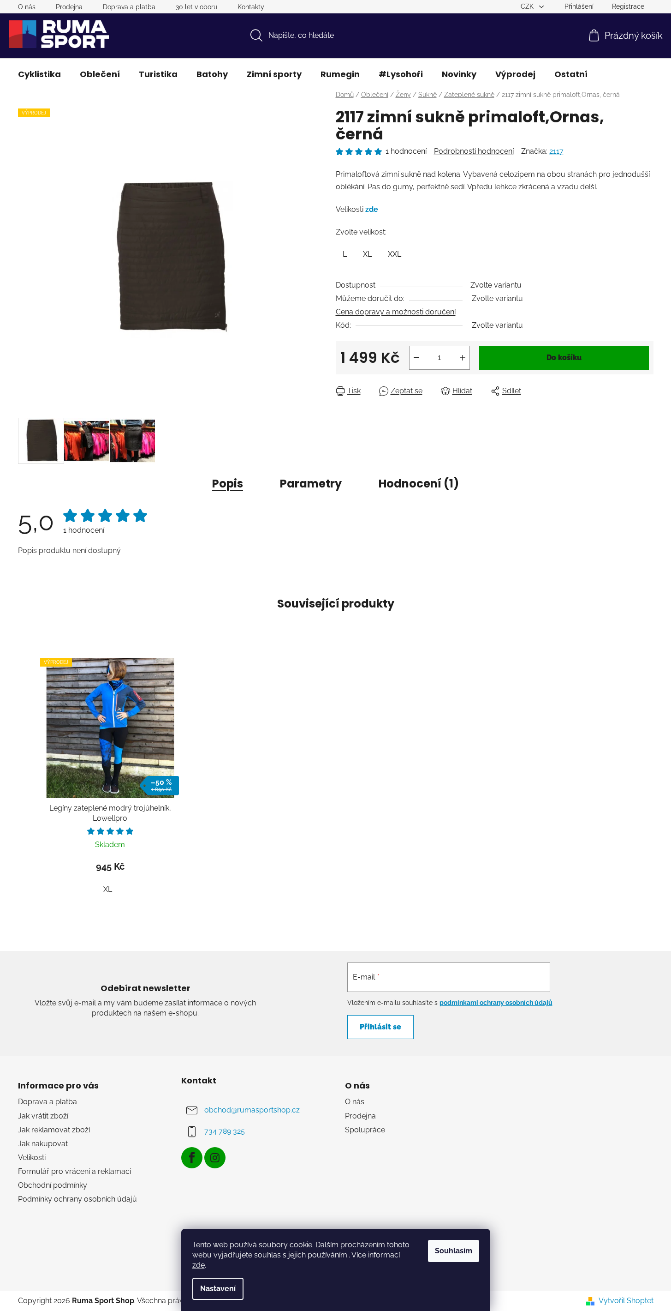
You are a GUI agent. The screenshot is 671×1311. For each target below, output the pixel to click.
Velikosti (32, 1157)
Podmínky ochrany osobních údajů (77, 1199)
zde (198, 1265)
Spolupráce (365, 1129)
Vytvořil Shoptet (626, 1300)
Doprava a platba (129, 7)
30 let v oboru (196, 7)
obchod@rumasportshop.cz (252, 1110)
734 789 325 (224, 1131)
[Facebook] (191, 1157)
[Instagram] (215, 1157)
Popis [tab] (227, 483)
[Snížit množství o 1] (416, 357)
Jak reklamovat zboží (54, 1129)
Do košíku (564, 357)
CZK (528, 6)
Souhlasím (453, 1250)
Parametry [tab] (311, 483)
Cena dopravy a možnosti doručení (396, 311)
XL (107, 889)
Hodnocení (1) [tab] (419, 483)
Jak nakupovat (43, 1143)
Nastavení (218, 1288)
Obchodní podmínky (52, 1185)
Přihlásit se (380, 1026)
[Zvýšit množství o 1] (462, 357)
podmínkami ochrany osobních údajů (495, 1002)
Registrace (628, 6)
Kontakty (251, 7)
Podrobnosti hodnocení (474, 151)
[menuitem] (39, 74)
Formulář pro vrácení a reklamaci (74, 1171)
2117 (556, 151)
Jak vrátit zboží (43, 1116)
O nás (27, 7)
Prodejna (69, 7)
